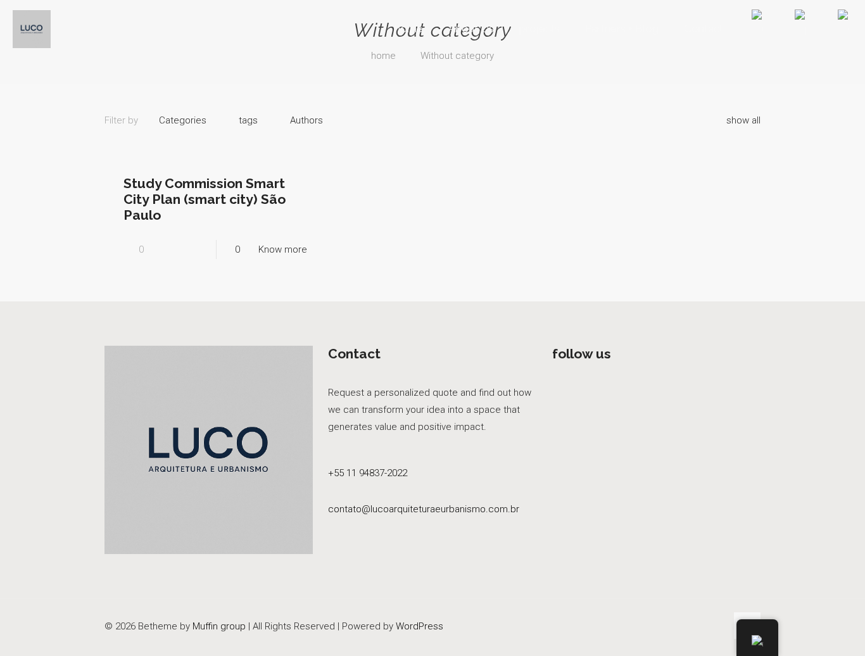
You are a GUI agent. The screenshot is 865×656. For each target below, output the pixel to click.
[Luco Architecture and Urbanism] (32, 28)
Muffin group (219, 626)
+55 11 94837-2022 (367, 473)
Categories (182, 120)
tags (248, 120)
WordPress (419, 626)
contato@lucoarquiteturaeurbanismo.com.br (423, 509)
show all (743, 120)
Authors (306, 120)
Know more (282, 249)
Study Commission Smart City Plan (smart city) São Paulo (204, 199)
